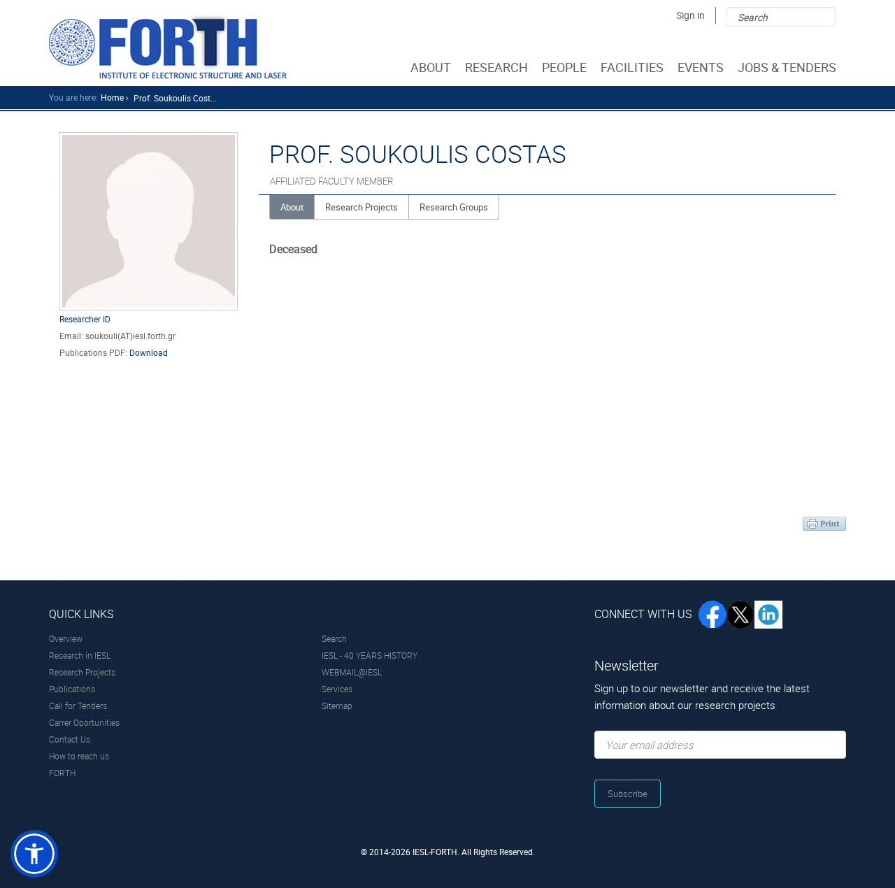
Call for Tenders (78, 705)
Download (148, 352)
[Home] (168, 46)
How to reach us (79, 755)
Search (334, 638)
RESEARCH (496, 67)
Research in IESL (79, 655)
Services (337, 688)
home (112, 97)
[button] (34, 853)
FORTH (62, 772)
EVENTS (701, 67)
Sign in (690, 15)
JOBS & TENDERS (787, 67)
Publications (72, 688)
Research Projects (361, 207)
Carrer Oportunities (84, 722)
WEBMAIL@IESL (352, 672)
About (291, 207)
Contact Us (69, 739)
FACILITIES (632, 67)
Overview (66, 638)
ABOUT (430, 67)
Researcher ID (84, 318)
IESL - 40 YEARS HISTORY (369, 655)
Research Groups (454, 207)
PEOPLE (564, 67)
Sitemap (337, 705)
